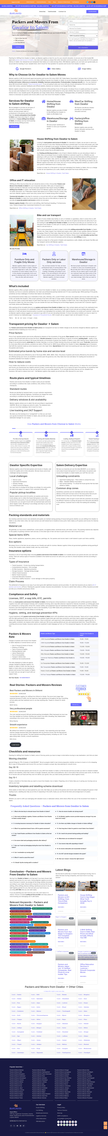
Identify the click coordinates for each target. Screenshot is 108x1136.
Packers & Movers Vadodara (39, 1078)
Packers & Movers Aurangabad (63, 1072)
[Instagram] (94, 2)
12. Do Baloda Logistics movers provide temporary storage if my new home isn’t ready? (75, 817)
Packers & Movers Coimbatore (62, 1085)
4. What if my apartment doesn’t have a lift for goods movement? (31, 828)
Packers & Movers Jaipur (16, 1088)
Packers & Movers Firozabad (84, 1097)
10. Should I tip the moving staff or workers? (25, 862)
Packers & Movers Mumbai (16, 1070)
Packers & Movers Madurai (62, 1095)
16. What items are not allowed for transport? (70, 838)
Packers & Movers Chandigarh (85, 1072)
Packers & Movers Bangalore (17, 1074)
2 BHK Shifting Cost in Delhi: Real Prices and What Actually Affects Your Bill (87, 934)
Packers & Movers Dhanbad (62, 1074)
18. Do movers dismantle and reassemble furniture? (71, 848)
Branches (42, 11)
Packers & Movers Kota (83, 1070)
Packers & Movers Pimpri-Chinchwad (41, 1074)
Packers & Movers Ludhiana (39, 1082)
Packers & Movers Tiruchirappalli (85, 1078)
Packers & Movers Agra (38, 1084)
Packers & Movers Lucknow (17, 1090)
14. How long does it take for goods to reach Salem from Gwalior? (75, 828)
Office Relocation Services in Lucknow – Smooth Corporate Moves (87, 968)
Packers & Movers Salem (83, 1090)
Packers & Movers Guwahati (84, 1076)
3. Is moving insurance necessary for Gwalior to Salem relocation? (32, 823)
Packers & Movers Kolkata (16, 1082)
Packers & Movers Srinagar (62, 1070)
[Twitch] (23, 1125)
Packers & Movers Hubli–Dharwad (86, 1082)
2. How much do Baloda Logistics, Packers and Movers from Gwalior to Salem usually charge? (32, 817)
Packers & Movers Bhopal (38, 1070)
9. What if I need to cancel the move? (23, 857)
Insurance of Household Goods (42, 315)
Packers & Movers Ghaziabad (40, 1080)
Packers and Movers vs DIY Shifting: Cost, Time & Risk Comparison (63, 899)
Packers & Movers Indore (16, 1095)
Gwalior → (16, 994)
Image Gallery (86, 69)
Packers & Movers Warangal (84, 1091)
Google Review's (25, 69)
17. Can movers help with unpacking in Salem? (70, 843)
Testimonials (52, 11)
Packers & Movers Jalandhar (84, 1085)
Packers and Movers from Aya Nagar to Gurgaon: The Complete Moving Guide (65, 934)
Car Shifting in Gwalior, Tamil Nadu (56, 245)
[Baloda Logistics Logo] (16, 11)
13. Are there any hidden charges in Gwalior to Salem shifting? (74, 823)
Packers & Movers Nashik (38, 1085)
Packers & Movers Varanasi (39, 1097)
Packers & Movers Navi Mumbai (63, 1078)
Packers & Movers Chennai (17, 1080)
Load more (15, 745)
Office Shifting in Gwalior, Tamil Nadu (30, 208)
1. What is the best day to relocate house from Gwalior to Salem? (31, 811)
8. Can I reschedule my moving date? (23, 852)
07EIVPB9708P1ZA (21, 1120)
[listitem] (21, 444)
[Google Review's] (17, 69)
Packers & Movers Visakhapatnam (41, 1072)
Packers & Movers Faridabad (39, 1088)
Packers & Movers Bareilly (84, 1074)
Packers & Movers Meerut (39, 1090)
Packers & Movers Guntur (83, 1093)
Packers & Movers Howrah (61, 1082)
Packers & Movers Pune (16, 1085)
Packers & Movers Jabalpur (62, 1088)
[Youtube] (90, 2)
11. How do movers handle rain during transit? (70, 811)
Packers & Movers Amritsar (62, 1076)
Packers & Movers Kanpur (16, 1091)
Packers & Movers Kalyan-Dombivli (41, 1093)
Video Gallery (56, 69)
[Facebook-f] (11, 1125)
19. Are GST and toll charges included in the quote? (71, 853)
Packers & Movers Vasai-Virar (39, 1095)
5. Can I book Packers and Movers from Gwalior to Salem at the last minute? (31, 834)
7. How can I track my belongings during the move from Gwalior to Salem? (31, 846)
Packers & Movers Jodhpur (62, 1093)
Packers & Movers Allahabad (62, 1080)
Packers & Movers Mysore (84, 1080)
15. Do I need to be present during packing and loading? (72, 833)
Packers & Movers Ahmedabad (18, 1078)
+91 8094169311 (24, 677)
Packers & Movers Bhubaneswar (85, 1088)
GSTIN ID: (12, 1120)
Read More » (61, 907)
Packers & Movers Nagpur (16, 1093)
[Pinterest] (20, 1125)
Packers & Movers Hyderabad (17, 1076)
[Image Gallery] (79, 69)
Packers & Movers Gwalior (61, 1090)
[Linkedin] (92, 2)
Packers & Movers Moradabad (85, 1084)
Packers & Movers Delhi (16, 1072)
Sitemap (59, 1113)
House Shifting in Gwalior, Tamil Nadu (57, 173)
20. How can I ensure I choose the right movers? (70, 858)
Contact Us (62, 11)
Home (13, 51)
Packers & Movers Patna (38, 1076)
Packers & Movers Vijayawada (62, 1091)
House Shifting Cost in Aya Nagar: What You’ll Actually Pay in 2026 (87, 899)
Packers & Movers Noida (83, 1095)
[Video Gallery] (48, 69)
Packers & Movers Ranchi (61, 1084)
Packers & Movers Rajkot (38, 1091)
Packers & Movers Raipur (61, 1097)
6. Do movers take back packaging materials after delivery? (30, 840)
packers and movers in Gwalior (24, 60)
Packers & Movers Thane (16, 1097)
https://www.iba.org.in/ (35, 84)
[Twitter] (87, 2)
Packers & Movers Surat (16, 1084)
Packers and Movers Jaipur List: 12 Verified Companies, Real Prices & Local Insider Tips (64, 969)
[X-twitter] (14, 1125)
